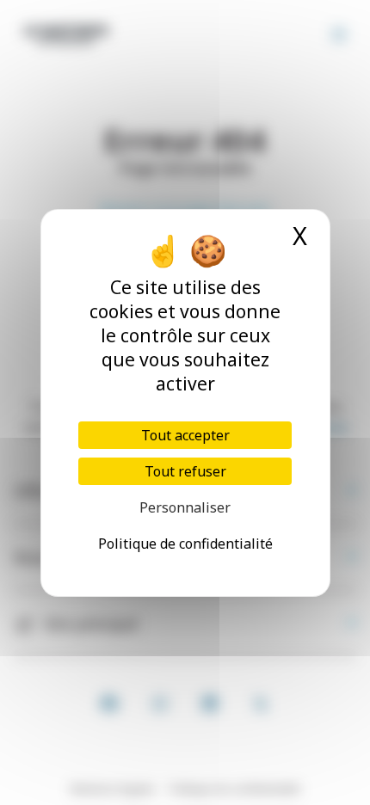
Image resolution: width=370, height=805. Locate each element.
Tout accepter (185, 435)
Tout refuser (185, 471)
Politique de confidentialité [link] (185, 543)
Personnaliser (185, 507)
